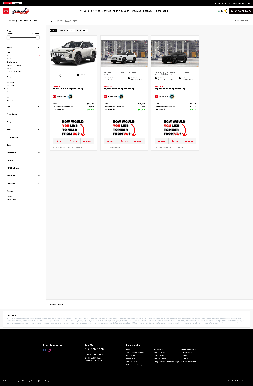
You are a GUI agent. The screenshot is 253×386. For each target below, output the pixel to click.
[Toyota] (6, 11)
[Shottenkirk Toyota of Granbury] (21, 11)
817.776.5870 (242, 11)
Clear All (53, 30)
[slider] (8, 37)
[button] (95, 53)
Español (17, 3)
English (8, 3)
